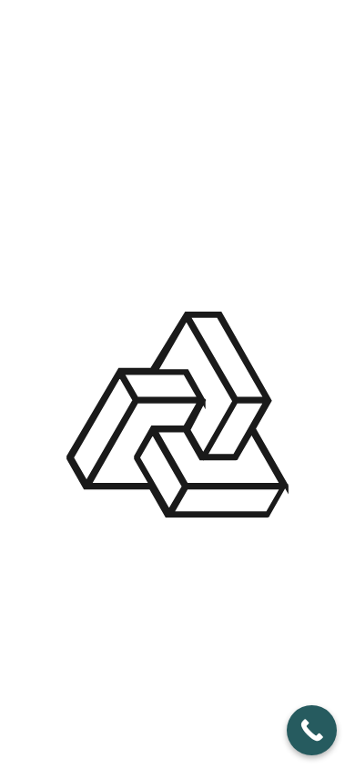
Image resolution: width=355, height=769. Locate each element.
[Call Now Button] (312, 730)
